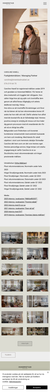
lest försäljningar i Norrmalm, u (17, 176)
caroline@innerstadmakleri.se (16, 80)
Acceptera (37, 387)
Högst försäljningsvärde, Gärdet (17, 189)
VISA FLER (24, 343)
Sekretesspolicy (15, 381)
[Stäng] (46, 374)
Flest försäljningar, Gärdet (14, 186)
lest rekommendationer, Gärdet (17, 182)
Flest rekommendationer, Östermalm (19, 179)
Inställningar (13, 387)
